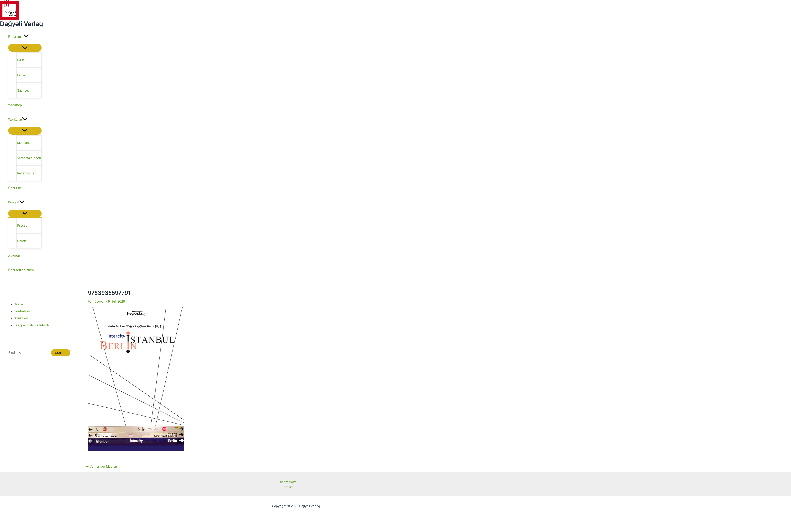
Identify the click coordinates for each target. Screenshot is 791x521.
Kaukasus (21, 318)
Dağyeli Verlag (21, 23)
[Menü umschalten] (25, 48)
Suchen (60, 353)
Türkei (19, 304)
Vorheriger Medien (101, 466)
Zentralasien (23, 311)
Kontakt (287, 487)
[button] (26, 36)
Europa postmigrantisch (31, 325)
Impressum (288, 482)
